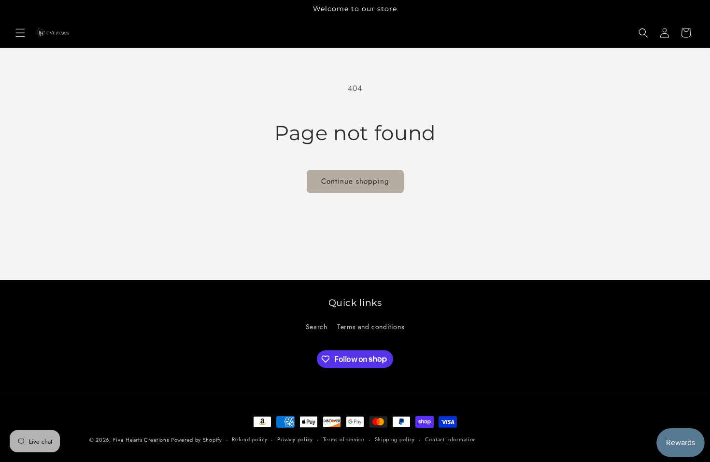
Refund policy (249, 439)
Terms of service (344, 439)
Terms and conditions (370, 327)
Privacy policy (295, 439)
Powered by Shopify (196, 440)
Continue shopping (355, 181)
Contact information (450, 439)
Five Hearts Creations (141, 440)
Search (316, 327)
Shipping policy (395, 439)
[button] (20, 32)
